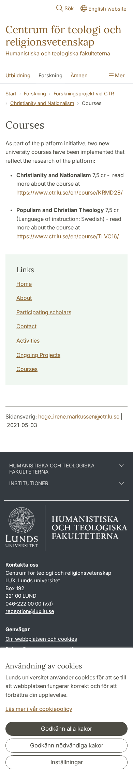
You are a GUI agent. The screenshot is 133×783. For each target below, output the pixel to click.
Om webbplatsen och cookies (41, 639)
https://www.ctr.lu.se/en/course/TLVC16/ (67, 236)
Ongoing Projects (38, 354)
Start (10, 93)
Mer (119, 75)
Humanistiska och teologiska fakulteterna (57, 53)
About (24, 297)
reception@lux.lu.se (29, 611)
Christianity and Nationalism (42, 103)
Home (24, 283)
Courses (27, 369)
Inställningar (66, 762)
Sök (69, 8)
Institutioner (28, 483)
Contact (26, 326)
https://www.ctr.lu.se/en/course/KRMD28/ (69, 192)
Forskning (50, 75)
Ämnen (79, 75)
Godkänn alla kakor (66, 728)
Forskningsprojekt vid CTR (84, 93)
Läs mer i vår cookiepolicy (38, 708)
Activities (28, 340)
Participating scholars (43, 312)
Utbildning (17, 75)
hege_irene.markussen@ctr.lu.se (78, 416)
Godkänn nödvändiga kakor (66, 745)
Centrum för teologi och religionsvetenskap (63, 35)
